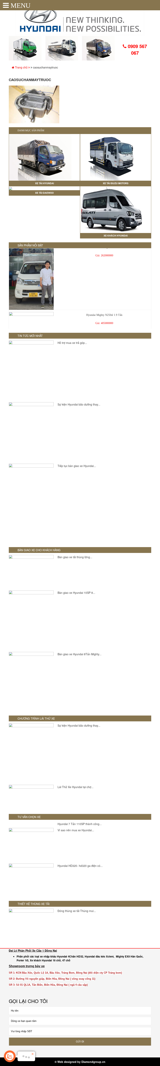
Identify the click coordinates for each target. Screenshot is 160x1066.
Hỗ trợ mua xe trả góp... (72, 343)
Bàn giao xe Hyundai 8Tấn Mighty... (79, 654)
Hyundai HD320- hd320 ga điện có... (80, 866)
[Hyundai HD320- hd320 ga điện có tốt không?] (31, 880)
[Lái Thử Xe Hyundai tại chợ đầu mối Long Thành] (31, 797)
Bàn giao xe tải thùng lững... (75, 557)
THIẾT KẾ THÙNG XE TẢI (34, 904)
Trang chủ (21, 67)
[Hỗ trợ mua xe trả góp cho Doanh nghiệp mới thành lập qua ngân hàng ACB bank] (31, 370)
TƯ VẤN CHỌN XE (29, 817)
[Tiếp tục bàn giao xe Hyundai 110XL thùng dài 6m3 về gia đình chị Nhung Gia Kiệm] (31, 503)
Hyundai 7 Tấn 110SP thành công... (80, 824)
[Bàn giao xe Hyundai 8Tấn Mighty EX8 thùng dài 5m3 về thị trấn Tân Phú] (31, 682)
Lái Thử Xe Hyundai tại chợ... (75, 787)
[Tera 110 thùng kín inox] (31, 270)
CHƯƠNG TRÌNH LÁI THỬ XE (36, 718)
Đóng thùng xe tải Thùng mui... (77, 911)
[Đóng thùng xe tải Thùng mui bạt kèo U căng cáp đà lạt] (31, 925)
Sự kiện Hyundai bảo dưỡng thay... (79, 404)
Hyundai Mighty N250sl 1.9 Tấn (104, 308)
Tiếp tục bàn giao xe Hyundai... (77, 466)
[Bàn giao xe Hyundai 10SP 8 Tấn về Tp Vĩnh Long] (31, 620)
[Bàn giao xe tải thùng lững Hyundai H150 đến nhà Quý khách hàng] (31, 572)
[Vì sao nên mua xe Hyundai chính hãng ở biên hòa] (31, 845)
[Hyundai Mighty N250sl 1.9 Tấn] (31, 321)
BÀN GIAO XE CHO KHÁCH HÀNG (39, 550)
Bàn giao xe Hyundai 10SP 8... (76, 593)
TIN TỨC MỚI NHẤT (30, 336)
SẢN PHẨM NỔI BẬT (30, 245)
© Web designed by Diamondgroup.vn (80, 1062)
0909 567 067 (136, 49)
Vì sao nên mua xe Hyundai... (76, 830)
